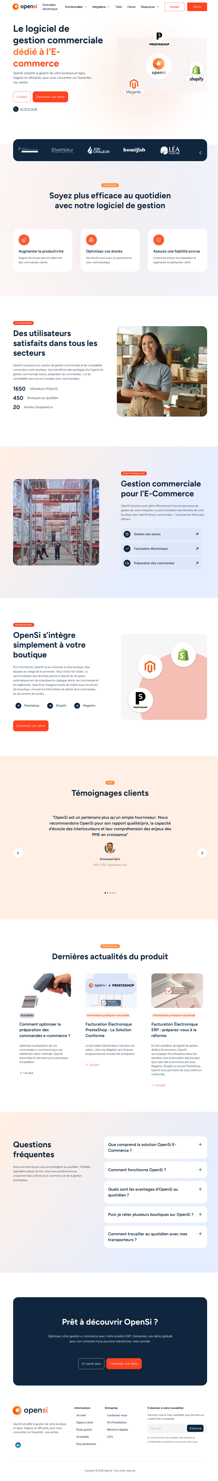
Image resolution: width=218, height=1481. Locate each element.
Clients (131, 7)
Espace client (84, 1422)
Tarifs (118, 7)
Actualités (82, 1436)
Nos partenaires (86, 1444)
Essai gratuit (84, 1429)
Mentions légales (117, 1429)
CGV (110, 1436)
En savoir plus (91, 1363)
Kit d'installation (117, 1422)
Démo (197, 7)
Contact (22, 97)
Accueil (81, 1415)
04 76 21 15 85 (28, 109)
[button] (18, 853)
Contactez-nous (117, 1415)
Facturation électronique (50, 7)
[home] (25, 7)
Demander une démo (50, 97)
